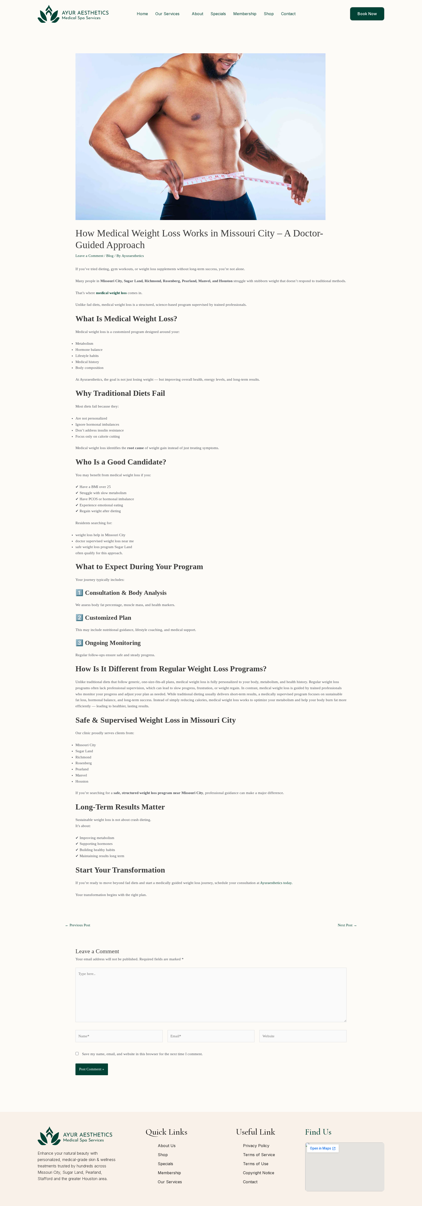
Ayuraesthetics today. (276, 883)
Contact (288, 13)
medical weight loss (111, 293)
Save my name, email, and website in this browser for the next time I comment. (142, 1054)
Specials (218, 13)
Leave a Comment (89, 256)
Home (142, 13)
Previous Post (77, 925)
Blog (110, 256)
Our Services (167, 13)
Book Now (367, 13)
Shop (269, 13)
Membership (244, 13)
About (197, 13)
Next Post (347, 925)
